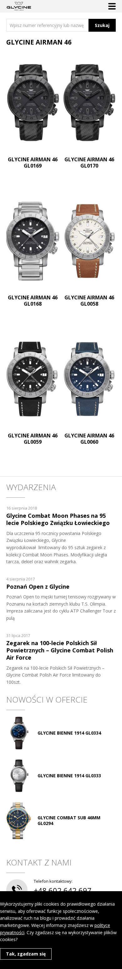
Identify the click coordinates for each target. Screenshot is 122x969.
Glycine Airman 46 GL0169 (33, 162)
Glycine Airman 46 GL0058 (89, 300)
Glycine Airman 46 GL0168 (33, 300)
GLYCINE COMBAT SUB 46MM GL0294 (69, 820)
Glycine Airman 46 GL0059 (33, 438)
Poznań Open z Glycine (37, 586)
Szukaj (102, 25)
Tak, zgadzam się (26, 954)
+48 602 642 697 (63, 890)
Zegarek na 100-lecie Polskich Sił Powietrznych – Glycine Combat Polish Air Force (59, 650)
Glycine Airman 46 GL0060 (89, 438)
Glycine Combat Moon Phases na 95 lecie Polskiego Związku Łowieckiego (58, 519)
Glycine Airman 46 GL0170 (89, 162)
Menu (112, 6)
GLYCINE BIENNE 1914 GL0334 (69, 733)
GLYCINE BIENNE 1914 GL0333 (69, 776)
